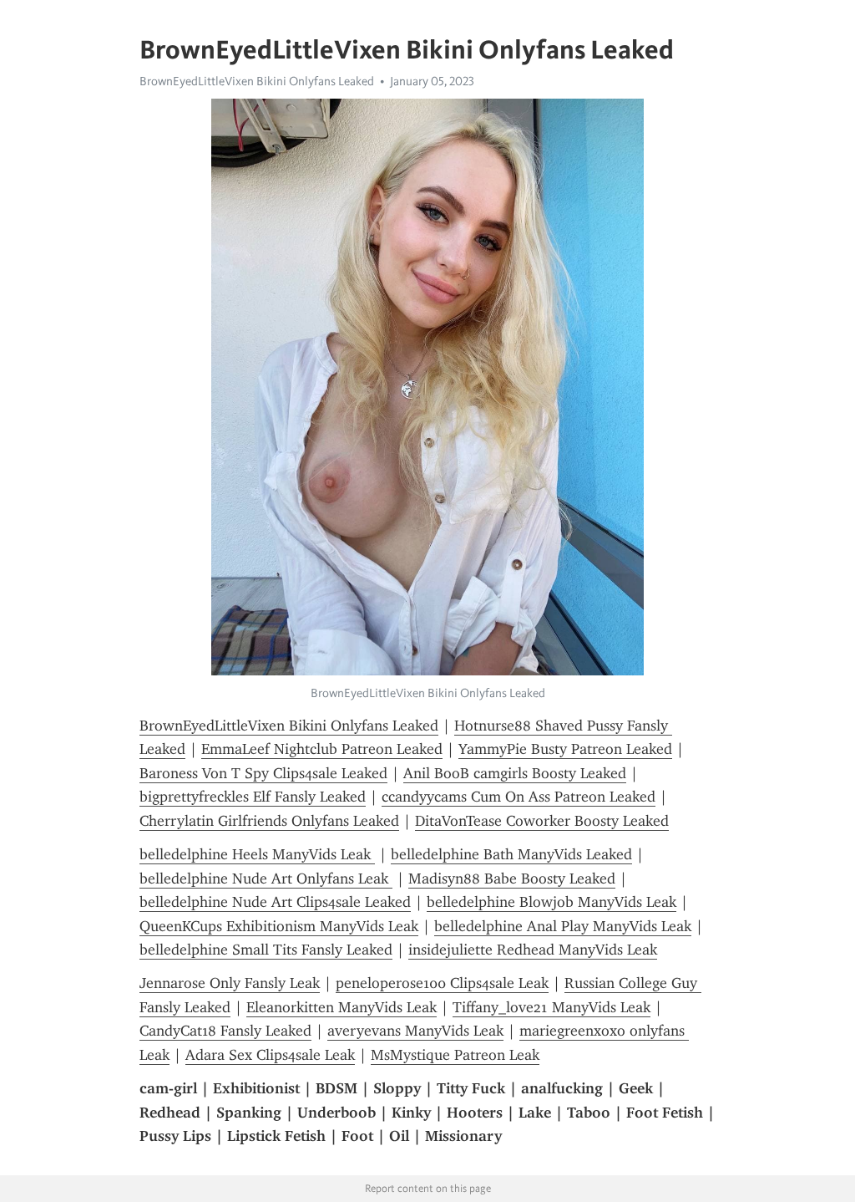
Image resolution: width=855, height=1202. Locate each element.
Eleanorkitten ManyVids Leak (341, 1007)
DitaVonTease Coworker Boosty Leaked (542, 821)
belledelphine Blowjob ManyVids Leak (551, 902)
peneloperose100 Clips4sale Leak (442, 983)
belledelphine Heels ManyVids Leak (257, 854)
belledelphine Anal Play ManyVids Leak (562, 926)
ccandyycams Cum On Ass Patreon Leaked (518, 796)
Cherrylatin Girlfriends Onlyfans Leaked (269, 821)
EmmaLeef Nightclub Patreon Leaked (322, 749)
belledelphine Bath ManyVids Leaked (511, 854)
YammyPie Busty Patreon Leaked (565, 749)
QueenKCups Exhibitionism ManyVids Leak (278, 926)
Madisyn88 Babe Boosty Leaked (511, 878)
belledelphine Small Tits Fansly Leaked (265, 949)
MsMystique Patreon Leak (455, 1055)
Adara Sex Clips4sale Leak (270, 1055)
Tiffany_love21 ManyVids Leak (551, 1007)
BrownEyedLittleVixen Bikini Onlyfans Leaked (256, 81)
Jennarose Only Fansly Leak (229, 983)
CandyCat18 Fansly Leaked (225, 1030)
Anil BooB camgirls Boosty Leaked (514, 773)
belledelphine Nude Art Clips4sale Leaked (275, 902)
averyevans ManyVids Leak (415, 1030)
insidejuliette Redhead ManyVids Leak (532, 949)
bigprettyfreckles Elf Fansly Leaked (252, 796)
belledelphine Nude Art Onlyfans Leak (265, 878)
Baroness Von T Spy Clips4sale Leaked (263, 773)
